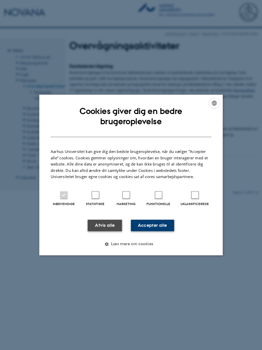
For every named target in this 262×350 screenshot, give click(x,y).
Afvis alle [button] (105, 225)
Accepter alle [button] (152, 225)
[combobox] (214, 103)
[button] (130, 244)
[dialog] (131, 175)
